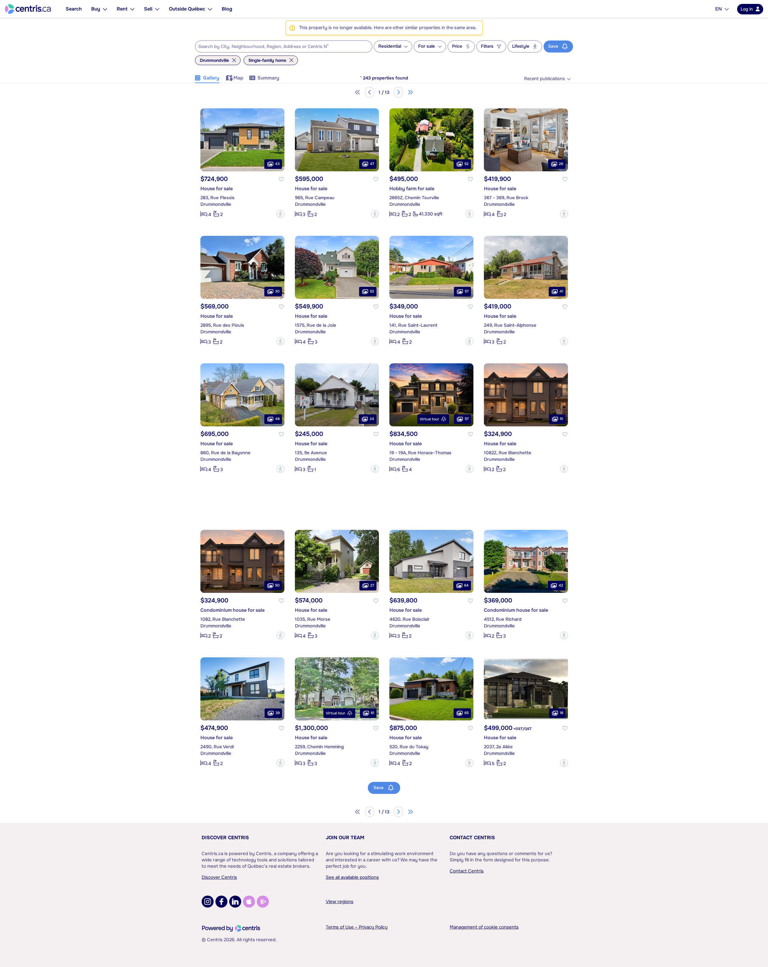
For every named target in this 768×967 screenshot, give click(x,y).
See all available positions (352, 877)
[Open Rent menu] (132, 9)
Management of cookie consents (484, 927)
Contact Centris (472, 837)
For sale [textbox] (426, 46)
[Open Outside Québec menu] (210, 9)
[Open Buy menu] (105, 9)
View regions (339, 902)
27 (372, 585)
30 (277, 291)
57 (467, 291)
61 (372, 712)
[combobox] (283, 47)
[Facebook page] (221, 902)
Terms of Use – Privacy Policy (357, 927)
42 (561, 585)
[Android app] (263, 902)
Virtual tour (429, 419)
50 (277, 585)
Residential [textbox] (389, 46)
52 (466, 163)
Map (238, 78)
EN (718, 9)
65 (466, 712)
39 (277, 712)
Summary (268, 78)
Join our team (345, 837)
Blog (227, 9)
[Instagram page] (208, 902)
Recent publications (544, 79)
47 (372, 163)
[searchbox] (280, 47)
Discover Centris (225, 837)
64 (466, 585)
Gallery (211, 78)
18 (561, 712)
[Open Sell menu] (157, 9)
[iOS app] (249, 902)
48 (277, 418)
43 (277, 163)
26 (561, 163)
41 (561, 291)
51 (561, 418)
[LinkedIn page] (235, 902)
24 (372, 418)
